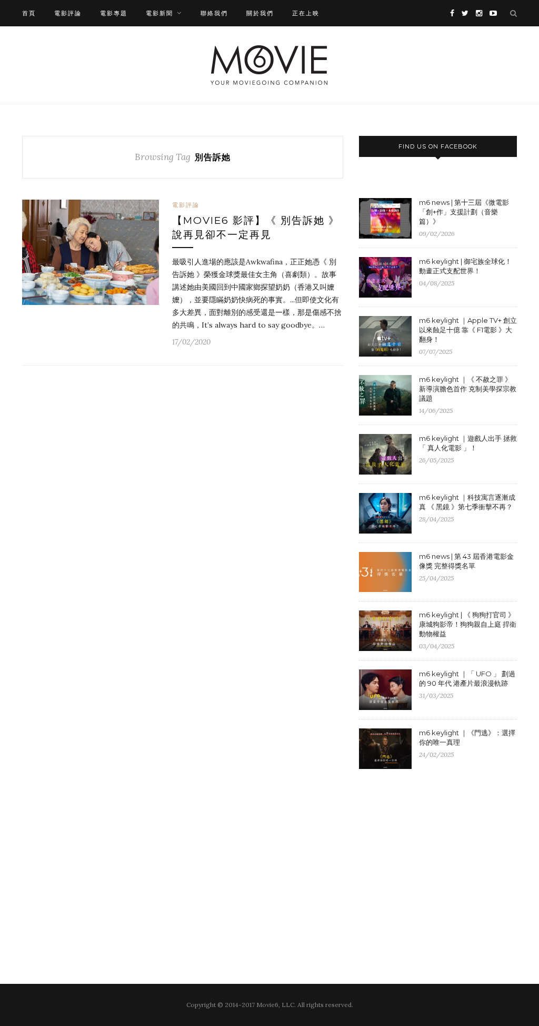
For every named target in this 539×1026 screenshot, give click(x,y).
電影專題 (113, 13)
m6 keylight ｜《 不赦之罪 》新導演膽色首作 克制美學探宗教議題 (467, 388)
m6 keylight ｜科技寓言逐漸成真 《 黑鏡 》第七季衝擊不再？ (467, 502)
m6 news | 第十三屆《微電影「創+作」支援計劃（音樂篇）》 (464, 211)
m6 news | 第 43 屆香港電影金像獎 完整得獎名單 (466, 561)
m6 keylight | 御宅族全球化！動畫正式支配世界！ (465, 266)
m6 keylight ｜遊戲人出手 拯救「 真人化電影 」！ (468, 443)
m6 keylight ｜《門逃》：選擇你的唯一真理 (467, 737)
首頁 (29, 13)
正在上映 (306, 13)
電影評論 (68, 13)
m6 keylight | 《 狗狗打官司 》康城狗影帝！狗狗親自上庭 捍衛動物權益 (467, 624)
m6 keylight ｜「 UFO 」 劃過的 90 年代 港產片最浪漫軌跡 (467, 678)
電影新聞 (159, 13)
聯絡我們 (214, 13)
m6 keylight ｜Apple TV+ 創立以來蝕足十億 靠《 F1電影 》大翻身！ (468, 329)
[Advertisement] (447, 863)
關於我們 (260, 13)
